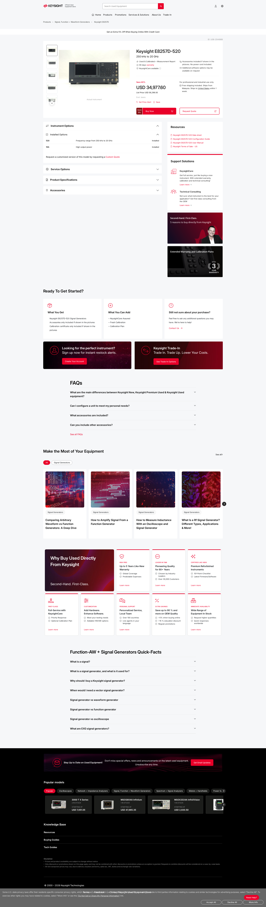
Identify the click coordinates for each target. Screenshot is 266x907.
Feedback (99, 892)
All (47, 462)
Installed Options (58, 134)
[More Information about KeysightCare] (160, 68)
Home (98, 14)
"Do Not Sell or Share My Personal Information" (99, 896)
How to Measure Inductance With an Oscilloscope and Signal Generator (153, 524)
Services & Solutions (139, 14)
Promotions (120, 14)
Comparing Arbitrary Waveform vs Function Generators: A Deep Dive (60, 524)
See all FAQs (76, 434)
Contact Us (174, 328)
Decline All (232, 902)
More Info (253, 902)
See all (219, 454)
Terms (86, 892)
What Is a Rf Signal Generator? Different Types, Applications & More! (201, 524)
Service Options (60, 169)
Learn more (185, 184)
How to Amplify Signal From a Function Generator (109, 522)
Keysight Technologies (72, 885)
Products (108, 14)
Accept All (211, 902)
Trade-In (167, 14)
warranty (150, 65)
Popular (49, 791)
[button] (216, 6)
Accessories (57, 190)
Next (52, 103)
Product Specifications (63, 179)
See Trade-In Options (166, 361)
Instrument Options (62, 125)
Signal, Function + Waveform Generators (72, 22)
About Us (156, 14)
